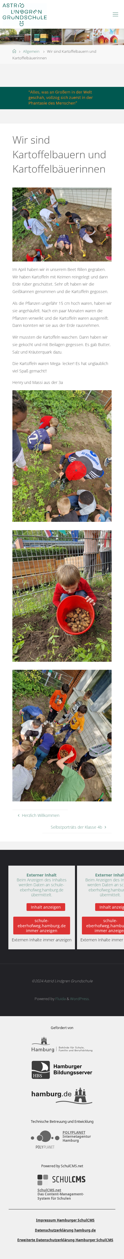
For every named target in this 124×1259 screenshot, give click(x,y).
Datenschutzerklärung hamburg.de (65, 1230)
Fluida (60, 998)
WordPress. (80, 998)
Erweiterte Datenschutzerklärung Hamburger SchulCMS (65, 1239)
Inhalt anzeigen (46, 907)
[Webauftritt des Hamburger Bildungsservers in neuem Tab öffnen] (62, 1070)
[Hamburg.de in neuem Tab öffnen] (62, 1096)
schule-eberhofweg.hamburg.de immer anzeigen (42, 925)
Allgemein (31, 51)
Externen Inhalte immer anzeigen (42, 939)
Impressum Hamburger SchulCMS (65, 1220)
